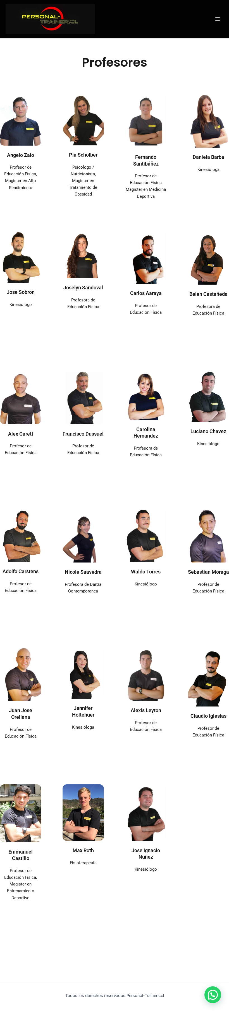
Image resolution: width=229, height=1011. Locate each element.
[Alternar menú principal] (217, 19)
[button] (212, 994)
